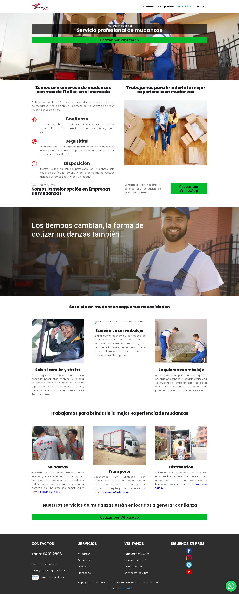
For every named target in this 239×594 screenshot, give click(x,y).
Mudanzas (84, 554)
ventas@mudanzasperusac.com (49, 570)
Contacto (201, 6)
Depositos (84, 566)
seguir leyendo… (50, 491)
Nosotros (148, 6)
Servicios (183, 6)
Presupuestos (166, 6)
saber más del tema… (118, 492)
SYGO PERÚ (126, 588)
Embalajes (84, 560)
